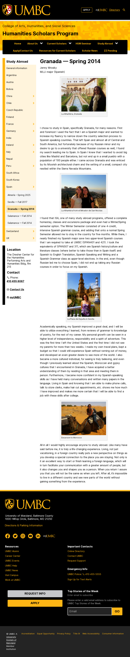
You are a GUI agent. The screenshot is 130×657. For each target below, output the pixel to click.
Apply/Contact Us (23, 50)
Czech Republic (14, 110)
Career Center (12, 556)
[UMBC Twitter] (15, 536)
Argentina (11, 75)
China (9, 96)
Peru (8, 165)
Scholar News (90, 50)
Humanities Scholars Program (40, 33)
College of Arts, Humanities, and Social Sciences (39, 26)
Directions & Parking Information (24, 525)
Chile (9, 103)
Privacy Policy (64, 633)
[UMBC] (26, 10)
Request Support (77, 560)
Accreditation (28, 633)
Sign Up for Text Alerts (80, 579)
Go (117, 611)
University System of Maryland (11, 640)
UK (7, 238)
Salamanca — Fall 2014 (20, 216)
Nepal (9, 158)
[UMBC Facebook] (7, 536)
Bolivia (9, 89)
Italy (8, 151)
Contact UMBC (75, 556)
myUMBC (15, 298)
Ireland (9, 145)
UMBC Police (74, 574)
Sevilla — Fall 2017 (17, 202)
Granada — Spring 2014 (21, 209)
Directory (114, 9)
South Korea (12, 179)
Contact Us (17, 289)
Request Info (35, 593)
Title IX (76, 633)
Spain (9, 186)
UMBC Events (12, 560)
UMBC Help (11, 565)
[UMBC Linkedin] (38, 536)
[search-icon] (123, 10)
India (8, 138)
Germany (11, 131)
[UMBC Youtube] (30, 536)
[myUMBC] (101, 10)
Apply (86, 10)
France (10, 124)
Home (17, 43)
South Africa (12, 172)
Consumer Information (113, 633)
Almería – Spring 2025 (19, 195)
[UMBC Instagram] (22, 536)
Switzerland (12, 231)
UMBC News (11, 570)
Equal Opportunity (46, 633)
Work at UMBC (12, 580)
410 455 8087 (15, 281)
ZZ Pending (110, 50)
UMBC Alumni (12, 551)
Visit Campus (11, 575)
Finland (10, 117)
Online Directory (76, 551)
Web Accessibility (91, 633)
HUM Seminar (83, 43)
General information (16, 68)
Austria (9, 82)
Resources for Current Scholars (57, 50)
